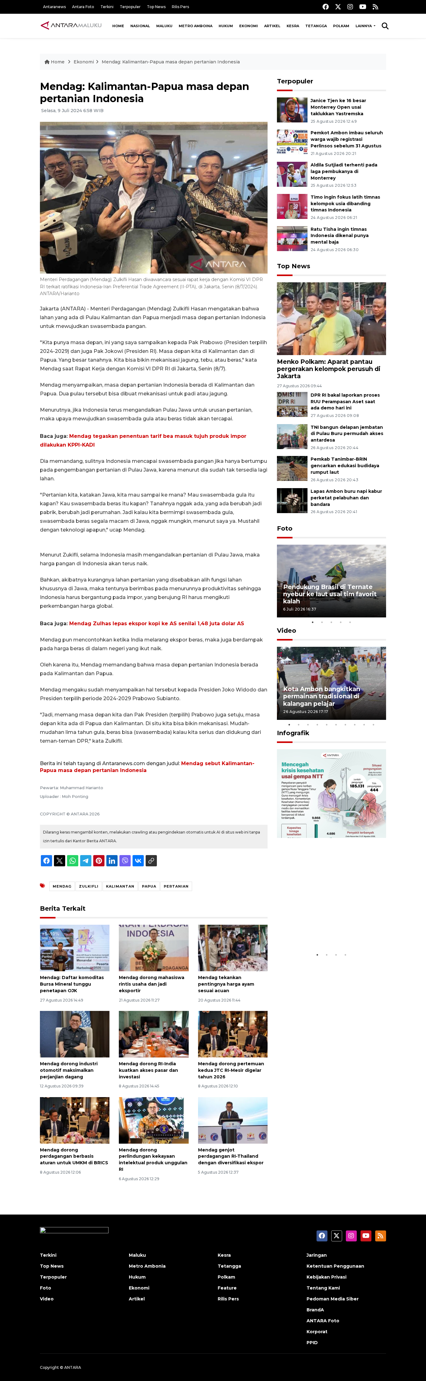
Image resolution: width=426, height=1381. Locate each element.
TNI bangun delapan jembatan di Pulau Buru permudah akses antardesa (347, 433)
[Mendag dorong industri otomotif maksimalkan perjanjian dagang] (74, 1034)
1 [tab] (313, 622)
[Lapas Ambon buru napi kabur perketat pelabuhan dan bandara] (292, 500)
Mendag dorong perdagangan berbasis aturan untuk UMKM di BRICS (74, 1156)
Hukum (226, 26)
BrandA (315, 1310)
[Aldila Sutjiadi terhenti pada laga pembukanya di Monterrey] (292, 174)
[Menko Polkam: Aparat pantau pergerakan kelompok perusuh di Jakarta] (331, 318)
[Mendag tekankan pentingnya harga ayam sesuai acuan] (233, 948)
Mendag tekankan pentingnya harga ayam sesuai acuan (226, 984)
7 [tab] (345, 724)
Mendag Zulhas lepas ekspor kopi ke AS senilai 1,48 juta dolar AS (156, 623)
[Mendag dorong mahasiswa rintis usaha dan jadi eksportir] (153, 948)
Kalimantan (120, 886)
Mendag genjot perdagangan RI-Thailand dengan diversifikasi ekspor (231, 1156)
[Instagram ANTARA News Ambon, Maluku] (350, 7)
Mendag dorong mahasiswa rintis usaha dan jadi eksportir (151, 984)
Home (118, 26)
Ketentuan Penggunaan (335, 1266)
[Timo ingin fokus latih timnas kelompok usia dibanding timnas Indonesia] (292, 206)
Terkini (107, 6)
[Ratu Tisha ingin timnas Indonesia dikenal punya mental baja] (292, 238)
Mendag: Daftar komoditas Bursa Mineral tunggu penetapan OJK (72, 984)
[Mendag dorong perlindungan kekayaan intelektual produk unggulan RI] (153, 1120)
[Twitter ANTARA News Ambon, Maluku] (338, 7)
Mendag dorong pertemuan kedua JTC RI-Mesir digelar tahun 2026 (231, 1070)
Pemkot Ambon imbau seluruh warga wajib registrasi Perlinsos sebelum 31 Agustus (347, 139)
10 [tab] (373, 724)
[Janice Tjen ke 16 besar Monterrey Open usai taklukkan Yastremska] (292, 110)
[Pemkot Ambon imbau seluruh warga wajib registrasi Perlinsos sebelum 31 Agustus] (292, 142)
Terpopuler (130, 6)
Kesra (293, 26)
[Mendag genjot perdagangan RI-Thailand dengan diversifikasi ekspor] (233, 1120)
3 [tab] (331, 622)
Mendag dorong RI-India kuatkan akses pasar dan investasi (148, 1070)
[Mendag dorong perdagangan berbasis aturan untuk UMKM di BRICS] (74, 1120)
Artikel (272, 26)
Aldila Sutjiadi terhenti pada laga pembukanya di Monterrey (344, 171)
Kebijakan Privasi (326, 1277)
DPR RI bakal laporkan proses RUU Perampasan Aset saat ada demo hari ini (345, 401)
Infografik (293, 733)
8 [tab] (355, 724)
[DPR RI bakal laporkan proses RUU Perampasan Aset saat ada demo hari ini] (292, 404)
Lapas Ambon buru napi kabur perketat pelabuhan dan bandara (346, 497)
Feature (227, 1288)
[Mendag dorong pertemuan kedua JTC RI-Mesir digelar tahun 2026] (233, 1034)
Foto (285, 528)
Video (286, 630)
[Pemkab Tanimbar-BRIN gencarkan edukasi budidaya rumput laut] (292, 468)
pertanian (176, 886)
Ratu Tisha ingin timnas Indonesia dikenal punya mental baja (340, 235)
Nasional (140, 26)
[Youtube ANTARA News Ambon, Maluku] (362, 7)
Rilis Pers (180, 6)
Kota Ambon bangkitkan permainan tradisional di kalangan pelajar (321, 696)
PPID (312, 1342)
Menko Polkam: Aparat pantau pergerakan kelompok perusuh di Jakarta (328, 369)
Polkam (341, 26)
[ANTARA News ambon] (71, 25)
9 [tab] (364, 724)
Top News (156, 6)
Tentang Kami (323, 1288)
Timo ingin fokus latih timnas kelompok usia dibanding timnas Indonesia (345, 203)
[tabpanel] (331, 581)
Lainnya (364, 26)
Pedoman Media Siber (333, 1299)
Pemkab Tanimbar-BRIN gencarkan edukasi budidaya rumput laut (345, 465)
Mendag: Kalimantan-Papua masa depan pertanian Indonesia (171, 62)
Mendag (62, 886)
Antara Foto (83, 6)
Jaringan (317, 1255)
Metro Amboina (195, 26)
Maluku (164, 26)
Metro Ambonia (147, 1266)
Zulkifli (89, 886)
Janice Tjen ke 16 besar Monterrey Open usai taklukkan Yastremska (338, 107)
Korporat (317, 1331)
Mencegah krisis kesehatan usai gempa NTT (326, 929)
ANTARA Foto (323, 1321)
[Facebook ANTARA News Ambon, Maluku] (325, 7)
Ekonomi (248, 26)
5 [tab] (350, 622)
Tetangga (316, 26)
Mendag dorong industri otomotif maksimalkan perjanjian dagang (69, 1070)
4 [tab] (341, 622)
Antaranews (54, 6)
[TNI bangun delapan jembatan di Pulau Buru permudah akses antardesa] (292, 436)
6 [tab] (336, 724)
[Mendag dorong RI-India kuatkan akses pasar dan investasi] (153, 1034)
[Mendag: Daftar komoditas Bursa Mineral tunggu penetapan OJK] (74, 948)
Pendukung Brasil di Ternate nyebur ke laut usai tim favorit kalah (330, 594)
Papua (149, 886)
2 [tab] (322, 622)
